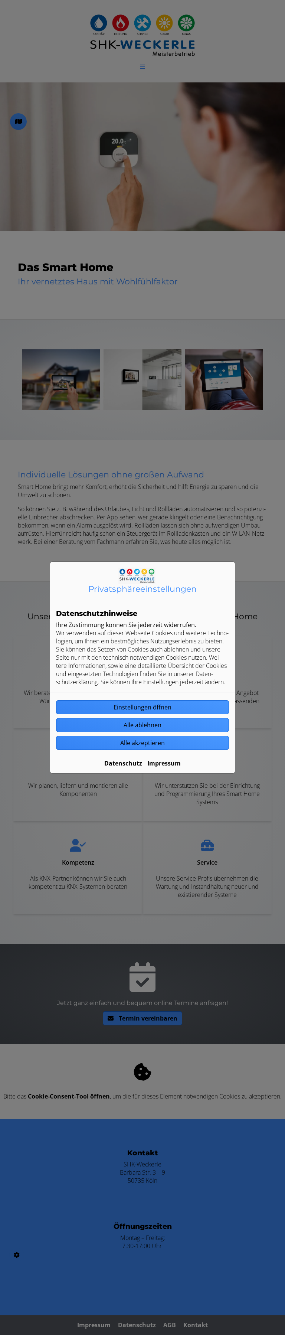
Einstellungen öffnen (142, 707)
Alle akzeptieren (142, 743)
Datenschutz (123, 763)
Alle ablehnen (142, 725)
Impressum (164, 763)
